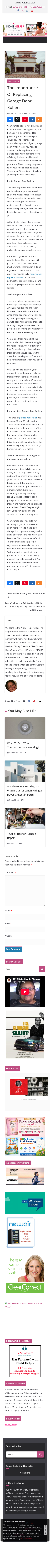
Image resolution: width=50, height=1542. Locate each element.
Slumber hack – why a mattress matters (26, 595)
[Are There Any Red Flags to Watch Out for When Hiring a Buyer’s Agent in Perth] (25, 762)
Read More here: (27, 1539)
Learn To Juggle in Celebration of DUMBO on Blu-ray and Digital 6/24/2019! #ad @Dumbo (23, 606)
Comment (10, 872)
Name (8, 910)
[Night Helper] (25, 23)
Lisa (21, 113)
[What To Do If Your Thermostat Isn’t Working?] (25, 719)
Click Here (25, 1472)
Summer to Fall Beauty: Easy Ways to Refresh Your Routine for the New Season (28, 7)
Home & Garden (13, 81)
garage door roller (28, 417)
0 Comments (31, 113)
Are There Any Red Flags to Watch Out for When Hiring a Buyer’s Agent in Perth (24, 790)
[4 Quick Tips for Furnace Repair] (25, 809)
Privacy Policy (11, 1424)
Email (8, 923)
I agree (45, 1530)
